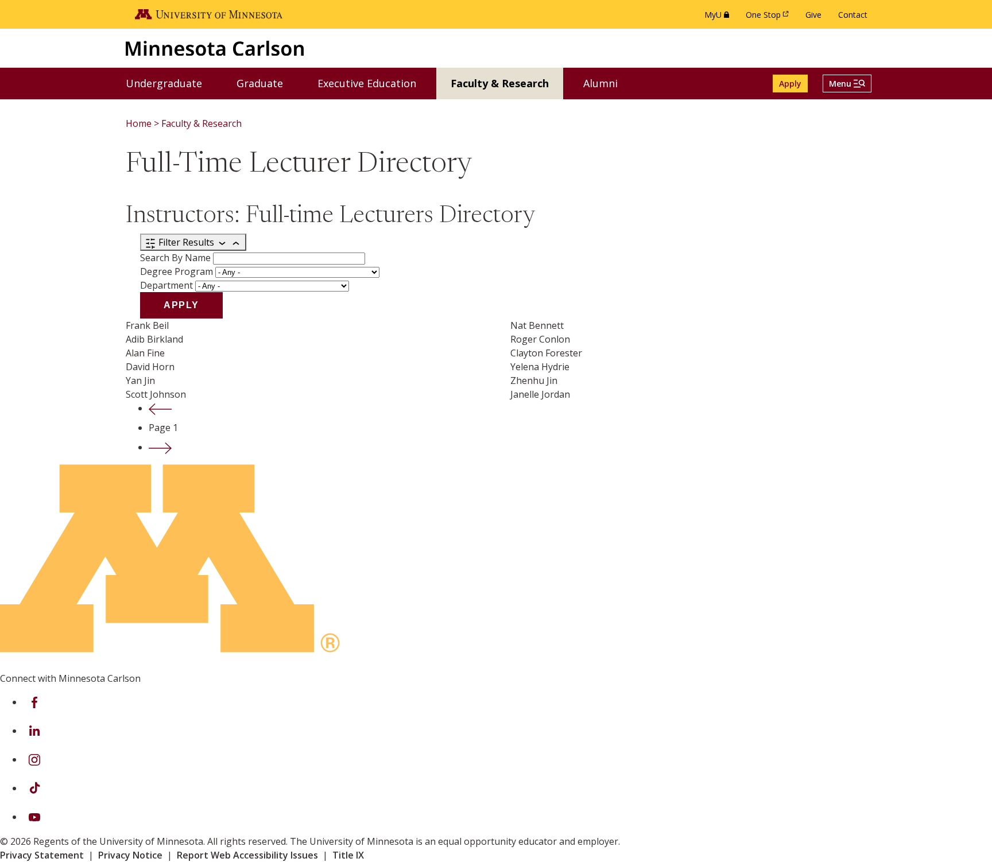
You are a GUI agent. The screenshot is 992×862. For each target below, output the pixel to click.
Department (166, 285)
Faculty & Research (201, 123)
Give (813, 14)
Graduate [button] (267, 83)
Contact (852, 14)
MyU (719, 17)
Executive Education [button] (374, 83)
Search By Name (175, 257)
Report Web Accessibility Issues (247, 855)
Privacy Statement (42, 855)
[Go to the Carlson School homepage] (215, 48)
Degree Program (176, 271)
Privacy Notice (130, 855)
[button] (847, 83)
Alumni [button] (607, 83)
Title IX (348, 855)
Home (139, 123)
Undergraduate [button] (171, 83)
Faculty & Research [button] (507, 83)
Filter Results (186, 242)
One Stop (769, 17)
